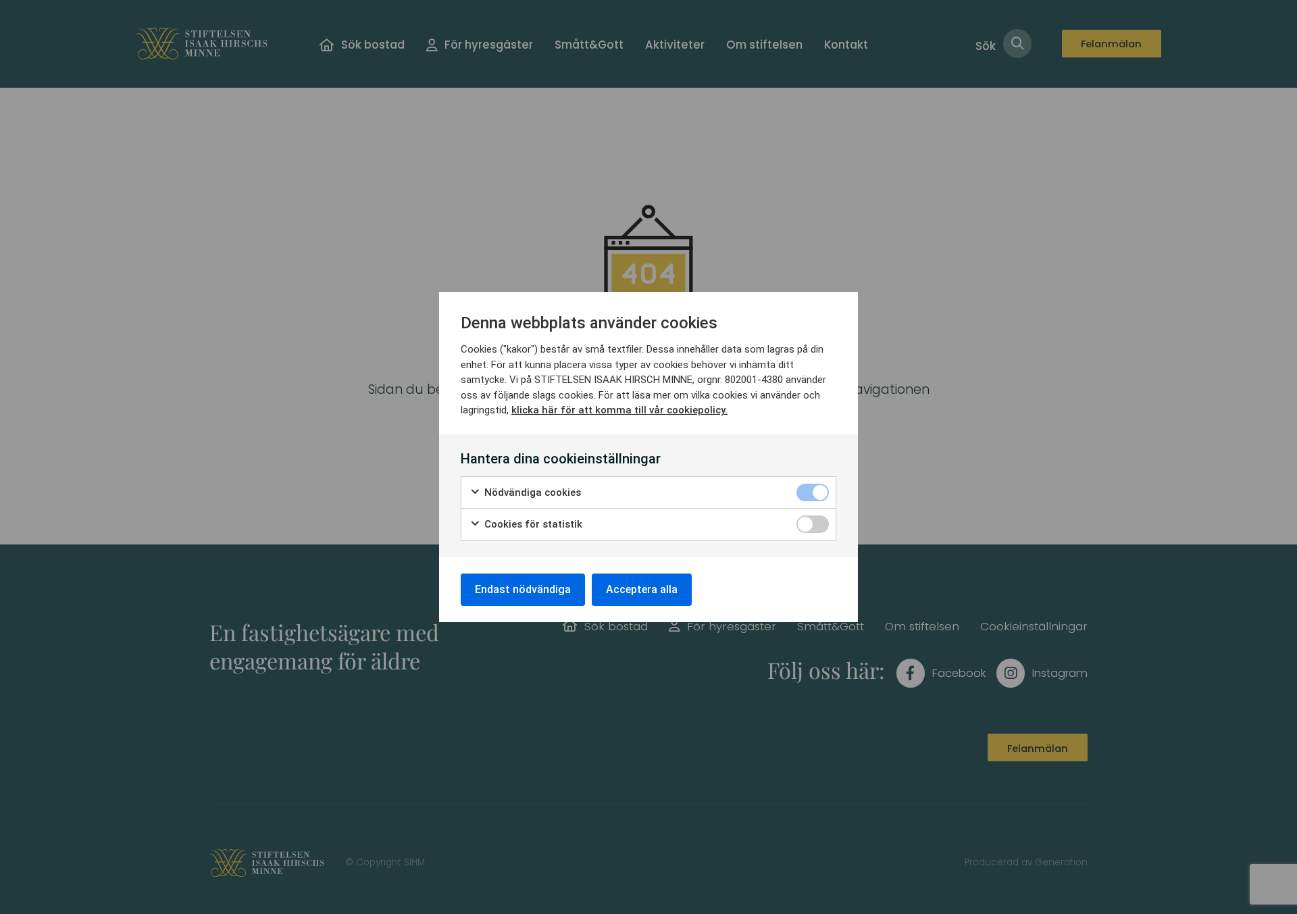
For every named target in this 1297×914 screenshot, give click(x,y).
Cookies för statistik (532, 524)
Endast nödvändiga (523, 589)
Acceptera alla (642, 589)
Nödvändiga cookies (531, 492)
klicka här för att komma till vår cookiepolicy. (619, 410)
